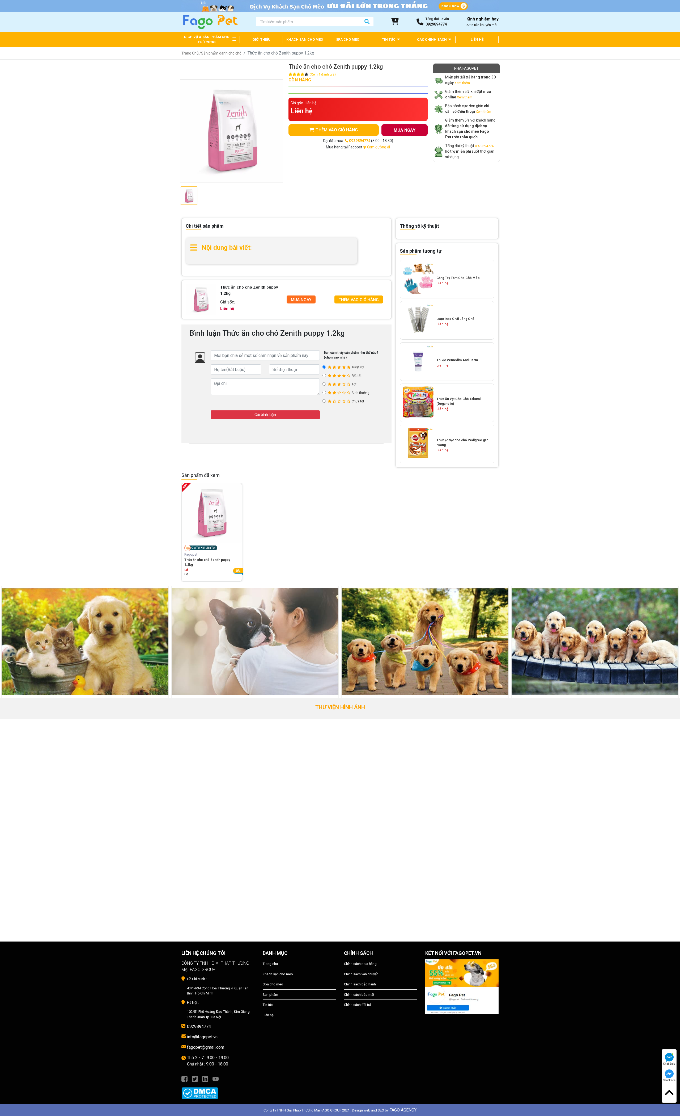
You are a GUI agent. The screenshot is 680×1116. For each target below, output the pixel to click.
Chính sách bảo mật (359, 995)
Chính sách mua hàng (360, 964)
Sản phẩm (270, 995)
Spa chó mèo (273, 984)
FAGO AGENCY (402, 1110)
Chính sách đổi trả (357, 1005)
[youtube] (215, 1078)
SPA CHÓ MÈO (347, 39)
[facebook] (184, 1078)
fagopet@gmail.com (205, 1047)
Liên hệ (268, 1015)
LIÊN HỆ (477, 39)
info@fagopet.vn (202, 1036)
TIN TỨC (389, 39)
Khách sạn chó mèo (278, 974)
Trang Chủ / (191, 53)
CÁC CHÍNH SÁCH (432, 39)
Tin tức (268, 1005)
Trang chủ (270, 964)
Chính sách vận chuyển (361, 974)
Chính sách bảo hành (360, 984)
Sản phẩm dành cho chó (221, 53)
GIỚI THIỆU (261, 39)
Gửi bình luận (265, 415)
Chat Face (669, 1080)
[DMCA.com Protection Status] (218, 1090)
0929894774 (484, 146)
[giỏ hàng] (395, 22)
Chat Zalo (669, 1063)
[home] (210, 21)
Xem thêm (462, 83)
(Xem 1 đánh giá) (323, 74)
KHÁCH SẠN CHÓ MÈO (304, 39)
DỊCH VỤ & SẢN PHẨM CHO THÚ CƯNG (206, 39)
